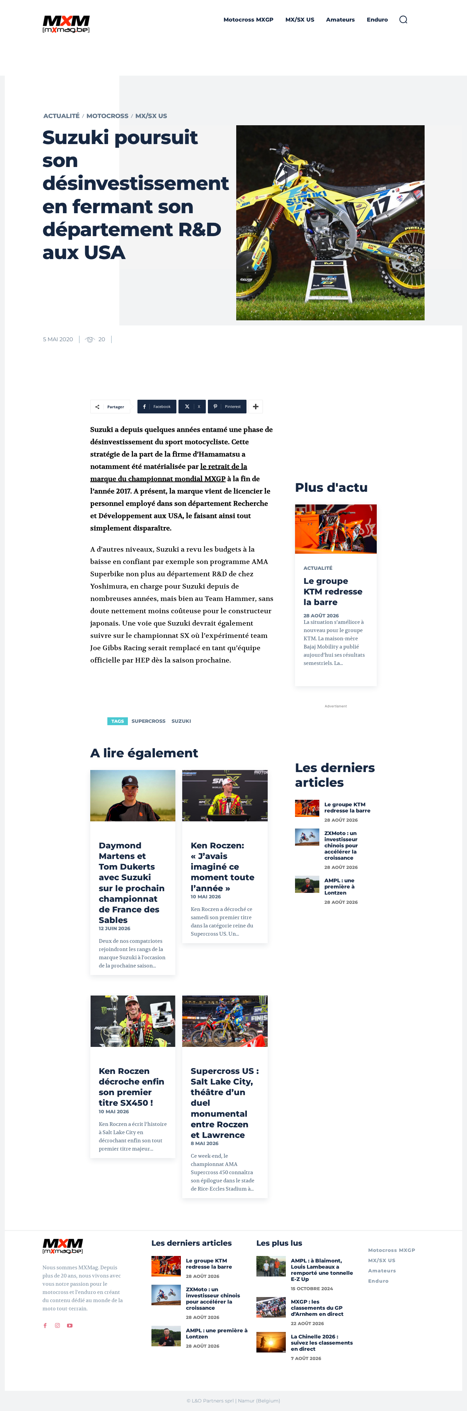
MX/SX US (151, 116)
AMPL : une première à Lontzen (339, 886)
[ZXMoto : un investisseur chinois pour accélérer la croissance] (307, 837)
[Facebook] (45, 1326)
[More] (256, 406)
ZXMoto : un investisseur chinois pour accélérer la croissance (341, 845)
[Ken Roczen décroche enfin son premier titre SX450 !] (132, 1021)
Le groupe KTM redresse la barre (333, 591)
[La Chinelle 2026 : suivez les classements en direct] (271, 1342)
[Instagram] (57, 1326)
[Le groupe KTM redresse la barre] (336, 529)
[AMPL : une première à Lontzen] (307, 884)
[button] (403, 19)
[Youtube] (69, 1326)
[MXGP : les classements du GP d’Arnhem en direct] (271, 1307)
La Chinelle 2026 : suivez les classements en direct (322, 1342)
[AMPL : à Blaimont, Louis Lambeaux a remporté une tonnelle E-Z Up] (271, 1266)
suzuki (181, 721)
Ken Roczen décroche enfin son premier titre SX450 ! (131, 1087)
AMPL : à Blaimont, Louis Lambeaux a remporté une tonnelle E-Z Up (322, 1269)
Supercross (148, 721)
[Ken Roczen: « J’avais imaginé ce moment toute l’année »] (224, 795)
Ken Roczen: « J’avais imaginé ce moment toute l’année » (222, 867)
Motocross (107, 116)
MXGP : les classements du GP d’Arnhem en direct (317, 1307)
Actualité (61, 116)
